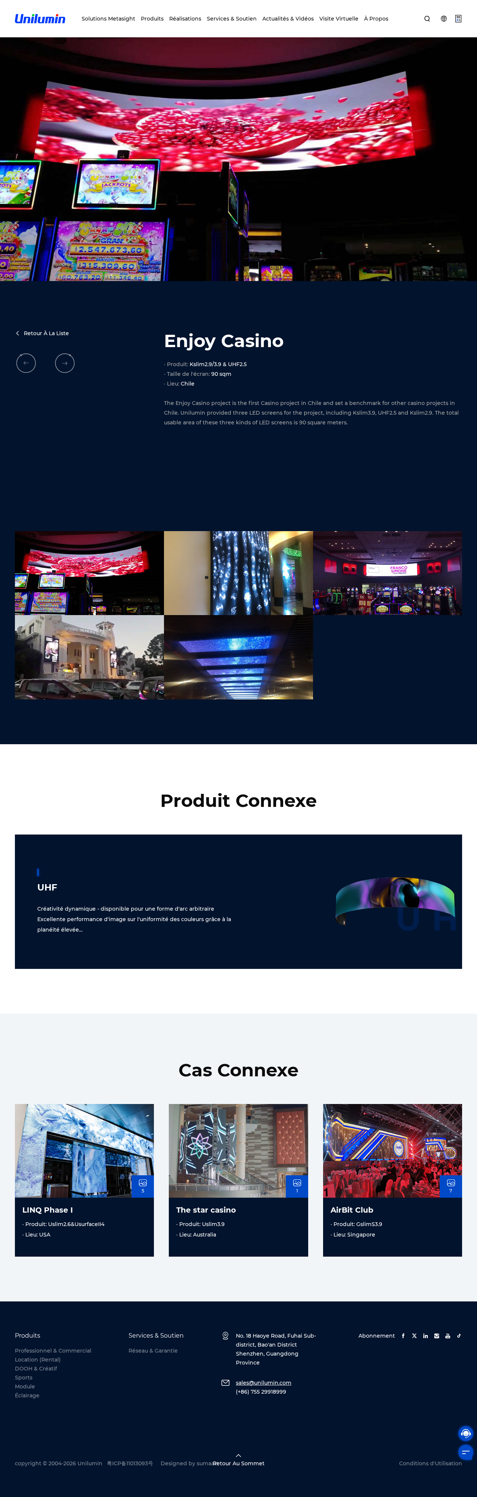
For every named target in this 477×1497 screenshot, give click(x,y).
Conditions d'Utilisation (430, 1463)
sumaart (208, 1463)
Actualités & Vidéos (288, 18)
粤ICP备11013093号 (130, 1463)
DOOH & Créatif (36, 1368)
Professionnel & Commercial (53, 1350)
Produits (152, 18)
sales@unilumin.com (263, 1382)
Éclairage (27, 1395)
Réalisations (185, 18)
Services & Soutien (232, 18)
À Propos (376, 18)
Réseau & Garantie (153, 1350)
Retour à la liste (46, 333)
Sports (23, 1377)
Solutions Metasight (108, 18)
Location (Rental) (38, 1359)
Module (25, 1386)
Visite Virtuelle (338, 18)
